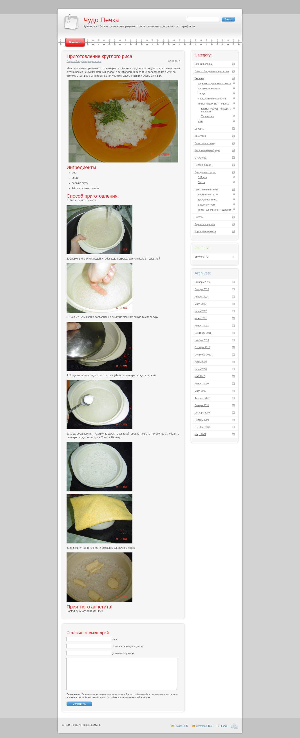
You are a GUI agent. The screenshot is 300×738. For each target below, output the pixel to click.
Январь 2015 (202, 289)
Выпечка (199, 78)
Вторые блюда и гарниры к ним (84, 61)
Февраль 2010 (202, 398)
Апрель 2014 (202, 296)
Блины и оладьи (203, 64)
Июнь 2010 (201, 369)
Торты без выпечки (205, 231)
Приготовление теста (206, 189)
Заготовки (200, 136)
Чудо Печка (101, 19)
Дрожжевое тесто (207, 199)
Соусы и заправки (205, 224)
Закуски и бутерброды (207, 150)
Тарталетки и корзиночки (212, 98)
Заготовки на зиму (205, 143)
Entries (181, 726)
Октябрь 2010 (202, 347)
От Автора (200, 157)
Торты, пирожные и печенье (213, 103)
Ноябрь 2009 (202, 420)
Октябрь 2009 (202, 427)
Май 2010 (200, 376)
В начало (75, 42)
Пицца (201, 93)
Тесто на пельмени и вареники (215, 209)
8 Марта (202, 177)
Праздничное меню (205, 172)
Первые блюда (203, 165)
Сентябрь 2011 (203, 333)
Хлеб (200, 121)
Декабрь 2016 (202, 282)
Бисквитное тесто (208, 194)
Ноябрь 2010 (202, 340)
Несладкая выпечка (209, 88)
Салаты (199, 217)
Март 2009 (200, 434)
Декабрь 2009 (202, 412)
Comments (204, 726)
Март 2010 (200, 391)
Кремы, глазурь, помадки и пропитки (216, 109)
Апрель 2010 (202, 383)
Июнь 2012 (201, 318)
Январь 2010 (202, 405)
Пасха (201, 182)
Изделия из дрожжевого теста (214, 83)
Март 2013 (200, 304)
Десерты (199, 128)
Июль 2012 (201, 311)
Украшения (207, 116)
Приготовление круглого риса (99, 56)
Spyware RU (201, 256)
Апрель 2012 (202, 325)
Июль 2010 (201, 362)
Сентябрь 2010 (203, 354)
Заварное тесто (206, 204)
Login (224, 726)
